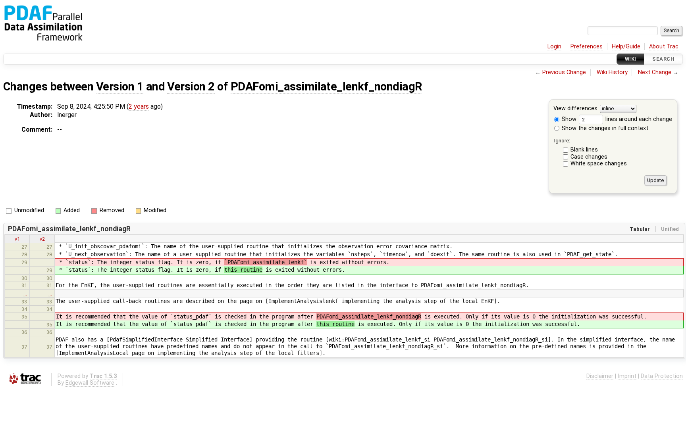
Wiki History (612, 72)
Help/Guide (626, 46)
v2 (42, 239)
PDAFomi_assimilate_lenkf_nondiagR (326, 86)
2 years (139, 106)
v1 (17, 239)
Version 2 (190, 86)
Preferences (586, 46)
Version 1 (119, 86)
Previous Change (564, 72)
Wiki (630, 59)
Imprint (627, 376)
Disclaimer (599, 376)
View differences (575, 108)
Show (568, 119)
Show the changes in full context (604, 128)
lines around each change (638, 119)
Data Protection (662, 376)
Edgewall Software (90, 383)
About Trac (663, 46)
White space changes (598, 163)
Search (663, 59)
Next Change (654, 72)
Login (554, 46)
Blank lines (584, 149)
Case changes (588, 156)
